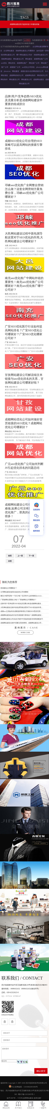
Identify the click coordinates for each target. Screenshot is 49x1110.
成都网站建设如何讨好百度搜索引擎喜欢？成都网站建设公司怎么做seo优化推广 (22, 615)
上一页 (20, 556)
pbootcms (7, 71)
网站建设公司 (18, 59)
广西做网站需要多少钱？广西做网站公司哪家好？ (18, 600)
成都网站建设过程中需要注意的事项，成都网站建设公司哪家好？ (22, 623)
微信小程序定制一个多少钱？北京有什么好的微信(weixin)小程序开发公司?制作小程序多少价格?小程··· (22, 596)
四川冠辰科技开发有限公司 (36, 1083)
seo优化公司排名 (28, 67)
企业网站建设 (9, 51)
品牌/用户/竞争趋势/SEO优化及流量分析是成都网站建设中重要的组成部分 (22, 603)
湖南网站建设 (6, 59)
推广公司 (4, 67)
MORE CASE (25, 632)
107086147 (17, 996)
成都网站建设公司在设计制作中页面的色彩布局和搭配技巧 (22, 619)
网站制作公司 (42, 75)
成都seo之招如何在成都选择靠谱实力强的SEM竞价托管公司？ (22, 611)
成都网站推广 (22, 63)
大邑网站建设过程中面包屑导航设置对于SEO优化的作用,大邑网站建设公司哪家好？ (22, 607)
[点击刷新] (22, 1062)
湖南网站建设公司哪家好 (25, 51)
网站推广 (44, 63)
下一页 (31, 556)
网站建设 (28, 59)
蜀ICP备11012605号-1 (26, 1094)
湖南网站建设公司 (41, 55)
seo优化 (27, 40)
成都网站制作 (30, 75)
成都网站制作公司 (16, 75)
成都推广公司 (15, 67)
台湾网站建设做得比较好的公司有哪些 (14, 592)
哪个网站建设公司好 (24, 55)
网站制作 (4, 79)
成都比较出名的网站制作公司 (32, 71)
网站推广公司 (34, 63)
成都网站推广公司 (41, 59)
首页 (10, 556)
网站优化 (11, 63)
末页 (10, 561)
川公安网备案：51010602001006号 (24, 1087)
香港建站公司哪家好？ (9, 588)
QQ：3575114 (7, 996)
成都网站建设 (38, 79)
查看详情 (24, 659)
